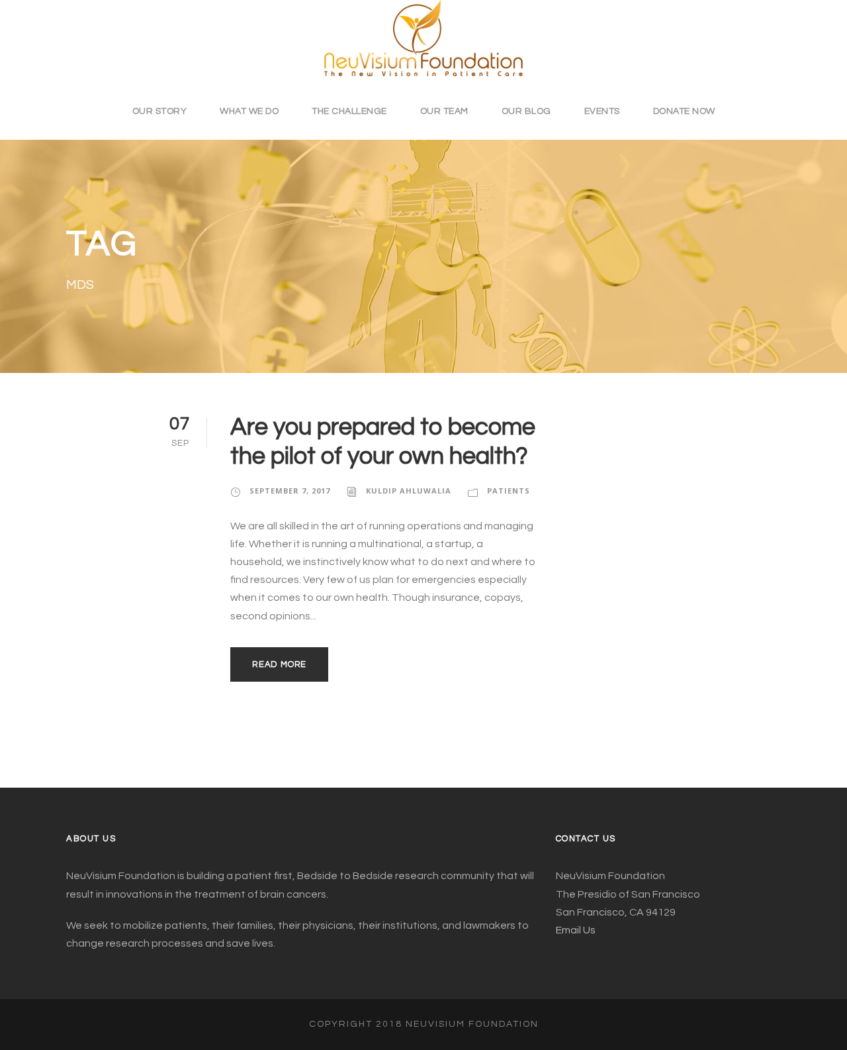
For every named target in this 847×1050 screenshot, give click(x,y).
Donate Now (684, 111)
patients (508, 491)
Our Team (444, 111)
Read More (279, 664)
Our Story (159, 111)
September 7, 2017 (289, 491)
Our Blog (526, 111)
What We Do (249, 111)
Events (602, 111)
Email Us (576, 930)
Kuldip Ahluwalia (408, 491)
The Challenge (349, 111)
